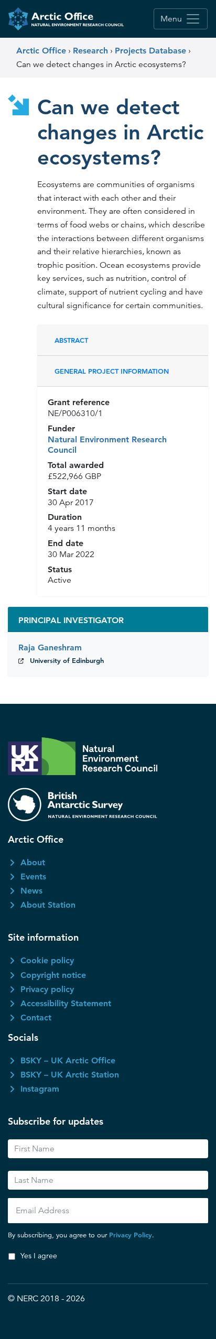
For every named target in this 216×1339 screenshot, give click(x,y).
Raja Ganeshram (50, 647)
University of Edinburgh (67, 660)
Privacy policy (47, 989)
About (32, 862)
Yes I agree (38, 1255)
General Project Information (112, 371)
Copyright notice (53, 975)
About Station (47, 905)
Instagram (39, 1089)
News (31, 891)
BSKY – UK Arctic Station (69, 1075)
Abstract (71, 340)
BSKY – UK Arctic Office (67, 1060)
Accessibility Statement (65, 1003)
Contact (35, 1017)
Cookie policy (47, 960)
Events (33, 876)
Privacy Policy (130, 1235)
